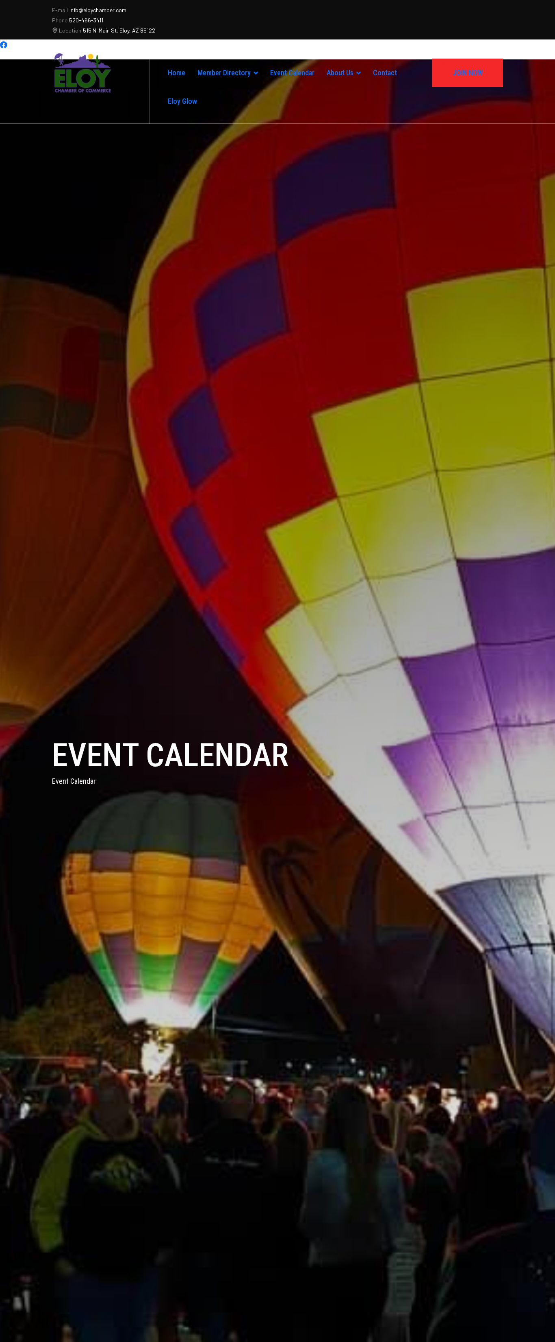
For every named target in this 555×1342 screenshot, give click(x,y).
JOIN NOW (458, 68)
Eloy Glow (182, 101)
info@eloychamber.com (97, 10)
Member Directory (224, 72)
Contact (385, 72)
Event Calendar (292, 72)
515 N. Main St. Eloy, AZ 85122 (119, 30)
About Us (340, 72)
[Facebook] (3, 44)
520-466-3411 (86, 20)
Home (176, 72)
